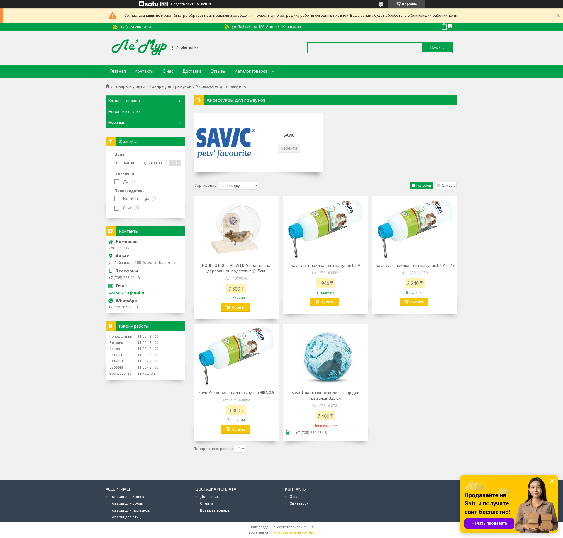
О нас (168, 71)
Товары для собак (126, 503)
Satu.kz (307, 527)
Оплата (206, 503)
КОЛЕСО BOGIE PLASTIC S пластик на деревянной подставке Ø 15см (236, 268)
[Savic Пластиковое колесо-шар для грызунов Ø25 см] (325, 356)
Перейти (289, 147)
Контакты (144, 71)
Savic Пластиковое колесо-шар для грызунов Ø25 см (325, 395)
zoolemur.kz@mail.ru (126, 292)
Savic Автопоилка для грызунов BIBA (325, 265)
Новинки (116, 122)
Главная (118, 71)
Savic (289, 135)
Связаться (299, 503)
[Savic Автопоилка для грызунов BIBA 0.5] (236, 356)
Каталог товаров (251, 71)
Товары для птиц (125, 517)
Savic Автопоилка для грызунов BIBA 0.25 (415, 265)
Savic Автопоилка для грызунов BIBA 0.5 (236, 392)
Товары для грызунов (170, 86)
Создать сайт (182, 4)
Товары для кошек (127, 496)
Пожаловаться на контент (293, 532)
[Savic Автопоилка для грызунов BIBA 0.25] (415, 228)
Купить (238, 307)
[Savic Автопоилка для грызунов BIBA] (325, 228)
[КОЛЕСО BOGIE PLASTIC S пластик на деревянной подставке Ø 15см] (236, 228)
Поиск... (437, 47)
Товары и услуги (129, 86)
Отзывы (218, 71)
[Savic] (225, 142)
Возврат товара (215, 510)
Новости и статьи (124, 111)
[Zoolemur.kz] (139, 48)
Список (448, 185)
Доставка (191, 71)
